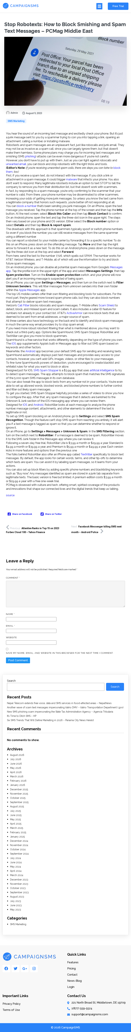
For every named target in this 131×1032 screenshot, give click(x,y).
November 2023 (19, 884)
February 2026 (18, 780)
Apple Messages (29, 290)
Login (70, 987)
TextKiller (86, 454)
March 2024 (16, 875)
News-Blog (74, 980)
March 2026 (16, 776)
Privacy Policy (11, 1003)
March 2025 (16, 828)
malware (71, 179)
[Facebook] (6, 968)
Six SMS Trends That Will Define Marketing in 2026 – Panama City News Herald (50, 720)
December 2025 (19, 789)
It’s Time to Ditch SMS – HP (21, 716)
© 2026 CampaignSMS (65, 1027)
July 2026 (15, 759)
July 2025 (15, 811)
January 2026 (17, 785)
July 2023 (15, 901)
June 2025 (15, 815)
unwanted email (16, 164)
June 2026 (16, 763)
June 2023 (16, 905)
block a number (27, 206)
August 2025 (17, 806)
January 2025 (17, 836)
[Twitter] (15, 968)
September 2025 (19, 802)
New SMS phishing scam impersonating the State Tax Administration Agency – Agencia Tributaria (60, 711)
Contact (72, 974)
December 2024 (19, 841)
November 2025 (19, 793)
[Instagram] (34, 968)
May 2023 (15, 909)
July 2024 (15, 858)
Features (72, 962)
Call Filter (23, 305)
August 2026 (17, 755)
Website (11, 637)
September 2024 (19, 853)
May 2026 (15, 768)
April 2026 (16, 772)
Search (11, 680)
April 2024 (15, 871)
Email (10, 626)
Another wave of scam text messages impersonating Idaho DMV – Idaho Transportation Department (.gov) (65, 707)
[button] (72, 6)
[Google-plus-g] (24, 968)
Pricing (71, 968)
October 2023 (18, 888)
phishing (30, 156)
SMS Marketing (16, 121)
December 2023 (19, 879)
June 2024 (16, 862)
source (10, 495)
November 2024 (19, 845)
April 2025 (15, 823)
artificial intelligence (102, 370)
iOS (14, 343)
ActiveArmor (74, 313)
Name (10, 614)
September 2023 (19, 892)
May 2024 (15, 866)
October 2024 (18, 849)
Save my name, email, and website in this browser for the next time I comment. (59, 653)
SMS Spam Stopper (46, 370)
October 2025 (17, 798)
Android (30, 351)
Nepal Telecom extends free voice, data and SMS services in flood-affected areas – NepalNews (59, 703)
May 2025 (15, 819)
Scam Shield (106, 305)
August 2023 (17, 896)
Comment (13, 578)
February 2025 (18, 832)
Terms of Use (11, 1010)
